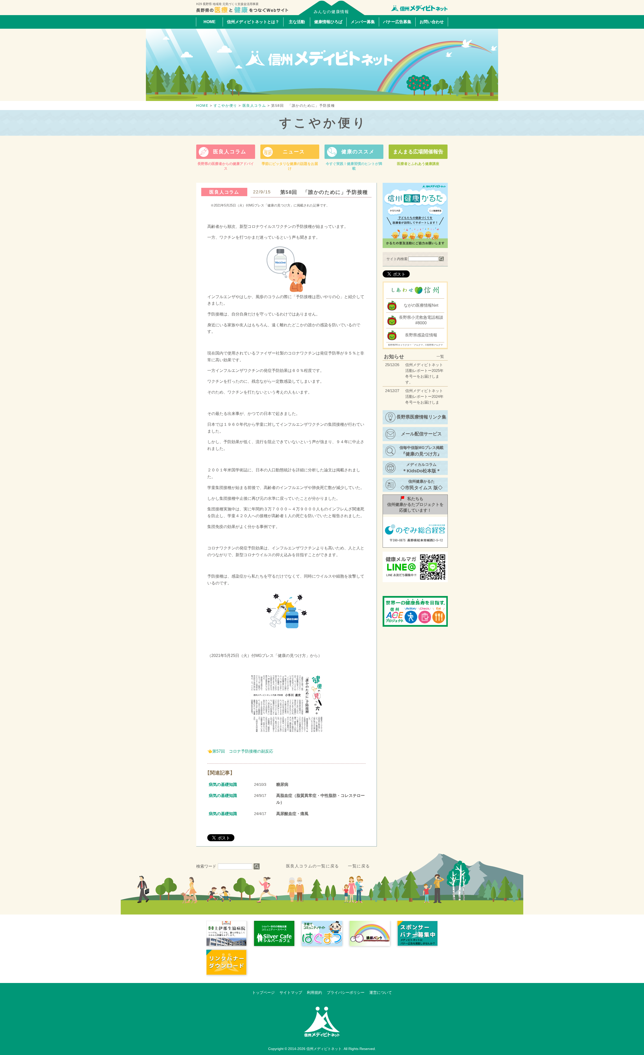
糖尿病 (282, 784)
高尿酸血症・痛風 (292, 814)
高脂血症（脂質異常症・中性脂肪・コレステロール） (320, 798)
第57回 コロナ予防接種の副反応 (244, 751)
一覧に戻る (359, 866)
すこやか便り (323, 122)
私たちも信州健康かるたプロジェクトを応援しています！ (415, 504)
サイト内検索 (397, 259)
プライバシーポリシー (346, 992)
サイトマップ (290, 992)
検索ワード (206, 866)
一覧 (440, 356)
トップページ (263, 992)
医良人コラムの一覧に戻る (312, 866)
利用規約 (314, 992)
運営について (380, 992)
